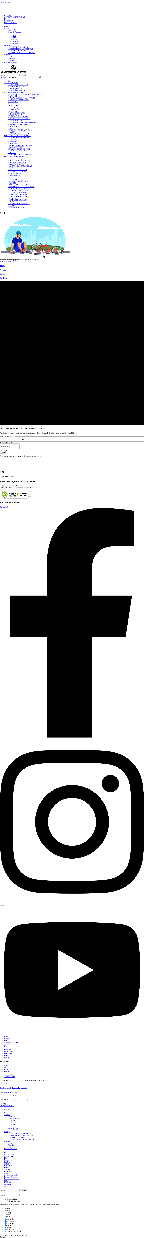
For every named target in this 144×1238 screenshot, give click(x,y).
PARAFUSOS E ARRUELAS (18, 190)
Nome (24, 439)
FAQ (6, 1167)
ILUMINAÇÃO (14, 109)
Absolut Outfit (13, 1130)
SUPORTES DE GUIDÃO (17, 207)
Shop (2, 266)
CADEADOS (13, 102)
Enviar (23, 75)
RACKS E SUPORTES (16, 113)
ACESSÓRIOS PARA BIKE (14, 92)
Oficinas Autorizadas (11, 1175)
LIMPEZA (12, 153)
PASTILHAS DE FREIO (17, 192)
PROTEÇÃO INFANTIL (17, 90)
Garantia (7, 1169)
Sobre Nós (11, 1117)
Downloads (8, 1165)
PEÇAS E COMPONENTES (14, 156)
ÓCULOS (11, 132)
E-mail (6, 442)
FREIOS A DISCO (14, 179)
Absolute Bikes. (18, 1080)
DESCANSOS (13, 105)
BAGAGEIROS (14, 96)
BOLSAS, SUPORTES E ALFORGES (21, 98)
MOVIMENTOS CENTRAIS (18, 189)
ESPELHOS (12, 107)
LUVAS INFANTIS (15, 88)
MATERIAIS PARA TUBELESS (19, 155)
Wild (14, 1122)
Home (6, 1113)
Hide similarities (11, 1199)
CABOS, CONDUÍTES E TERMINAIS (22, 160)
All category (8, 81)
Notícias (7, 1141)
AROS (10, 158)
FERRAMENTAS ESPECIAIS (19, 149)
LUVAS (11, 128)
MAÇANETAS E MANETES (18, 185)
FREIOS (11, 177)
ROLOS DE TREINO (16, 115)
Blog (10, 1143)
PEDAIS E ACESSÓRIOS (17, 194)
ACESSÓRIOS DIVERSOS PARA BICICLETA (25, 94)
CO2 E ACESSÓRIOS (16, 147)
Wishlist (3, 278)
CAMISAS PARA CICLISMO (18, 124)
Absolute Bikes (5, 2)
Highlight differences (13, 1201)
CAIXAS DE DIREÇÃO (17, 162)
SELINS (11, 206)
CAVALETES (13, 143)
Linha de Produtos (14, 1118)
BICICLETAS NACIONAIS (18, 85)
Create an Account (11, 1092)
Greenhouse (17, 1084)
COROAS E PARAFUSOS (17, 170)
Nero (14, 1120)
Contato (6, 1164)
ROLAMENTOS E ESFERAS (19, 204)
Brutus (15, 1124)
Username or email (7, 1096)
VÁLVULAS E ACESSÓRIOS (19, 119)
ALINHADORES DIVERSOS (19, 138)
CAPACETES (13, 126)
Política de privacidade (11, 1179)
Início (6, 1152)
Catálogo (7, 1132)
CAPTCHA (4, 450)
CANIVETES (13, 141)
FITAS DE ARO (14, 175)
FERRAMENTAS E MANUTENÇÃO (17, 136)
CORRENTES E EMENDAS (18, 172)
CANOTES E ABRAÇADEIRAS (20, 166)
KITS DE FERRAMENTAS (18, 151)
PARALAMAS (13, 111)
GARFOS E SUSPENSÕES (18, 181)
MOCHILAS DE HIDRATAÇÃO (20, 130)
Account (3, 270)
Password (4, 1100)
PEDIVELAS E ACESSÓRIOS (19, 196)
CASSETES (12, 168)
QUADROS (12, 198)
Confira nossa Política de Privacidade (13, 1088)
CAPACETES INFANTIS (17, 86)
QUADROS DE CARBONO (18, 200)
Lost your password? (7, 1106)
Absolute (7, 1115)
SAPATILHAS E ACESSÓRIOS (19, 134)
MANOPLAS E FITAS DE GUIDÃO (21, 187)
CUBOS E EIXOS (14, 173)
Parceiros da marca (10, 1149)
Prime (15, 1126)
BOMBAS (12, 139)
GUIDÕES (12, 183)
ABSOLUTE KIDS (11, 83)
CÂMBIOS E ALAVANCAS (18, 164)
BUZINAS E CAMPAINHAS (18, 100)
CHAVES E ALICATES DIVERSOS (21, 145)
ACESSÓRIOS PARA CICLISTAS (16, 121)
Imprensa (11, 1147)
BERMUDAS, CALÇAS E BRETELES (22, 122)
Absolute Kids (13, 1128)
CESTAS (11, 103)
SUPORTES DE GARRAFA (18, 117)
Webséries (11, 1145)
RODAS (11, 202)
